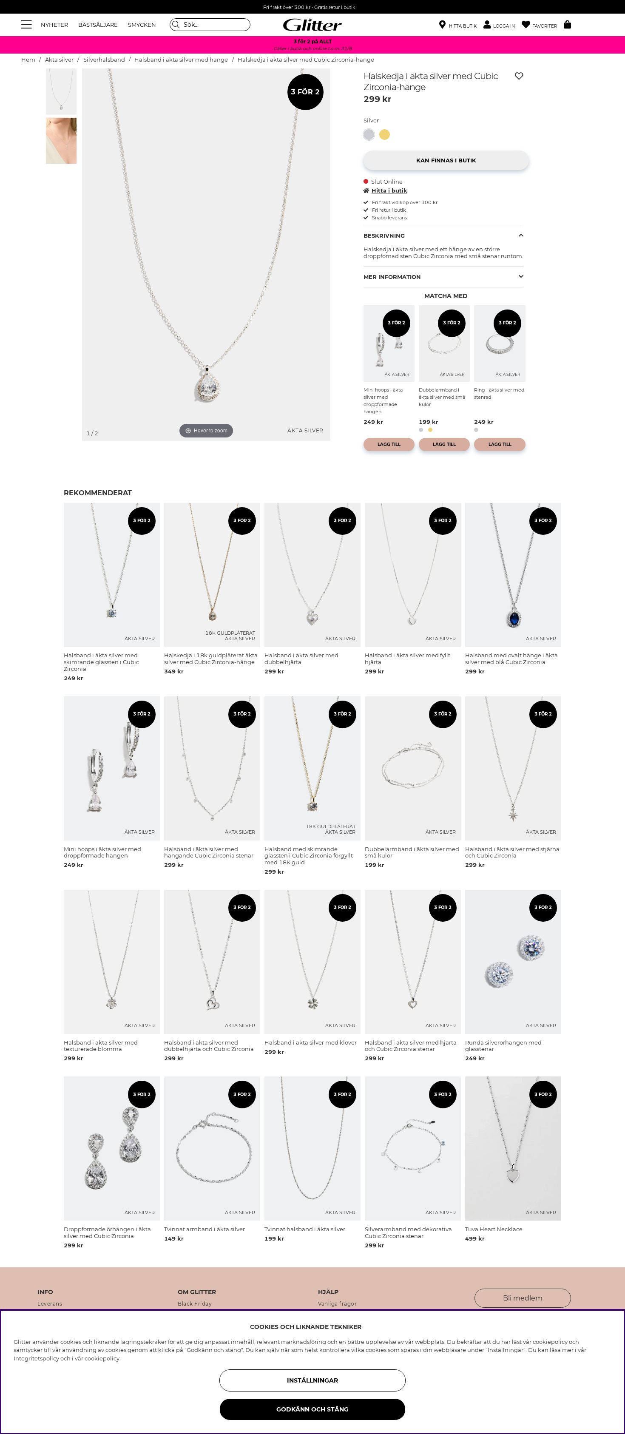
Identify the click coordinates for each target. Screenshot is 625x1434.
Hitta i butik (389, 190)
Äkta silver (59, 60)
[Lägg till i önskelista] (519, 76)
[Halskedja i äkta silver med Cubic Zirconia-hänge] (371, 134)
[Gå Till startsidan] (312, 24)
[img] (61, 91)
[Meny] (27, 25)
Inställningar (312, 1380)
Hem (28, 60)
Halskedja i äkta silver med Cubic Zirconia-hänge (306, 60)
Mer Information (392, 276)
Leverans (49, 1304)
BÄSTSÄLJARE (98, 24)
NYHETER (54, 24)
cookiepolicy (102, 1358)
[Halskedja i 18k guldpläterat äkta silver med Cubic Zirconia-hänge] (387, 134)
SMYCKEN (142, 24)
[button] (502, 24)
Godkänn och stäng (312, 1409)
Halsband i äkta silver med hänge (181, 60)
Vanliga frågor (337, 1304)
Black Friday (195, 1304)
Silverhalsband (104, 60)
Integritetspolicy (36, 1358)
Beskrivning (384, 235)
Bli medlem (523, 1298)
